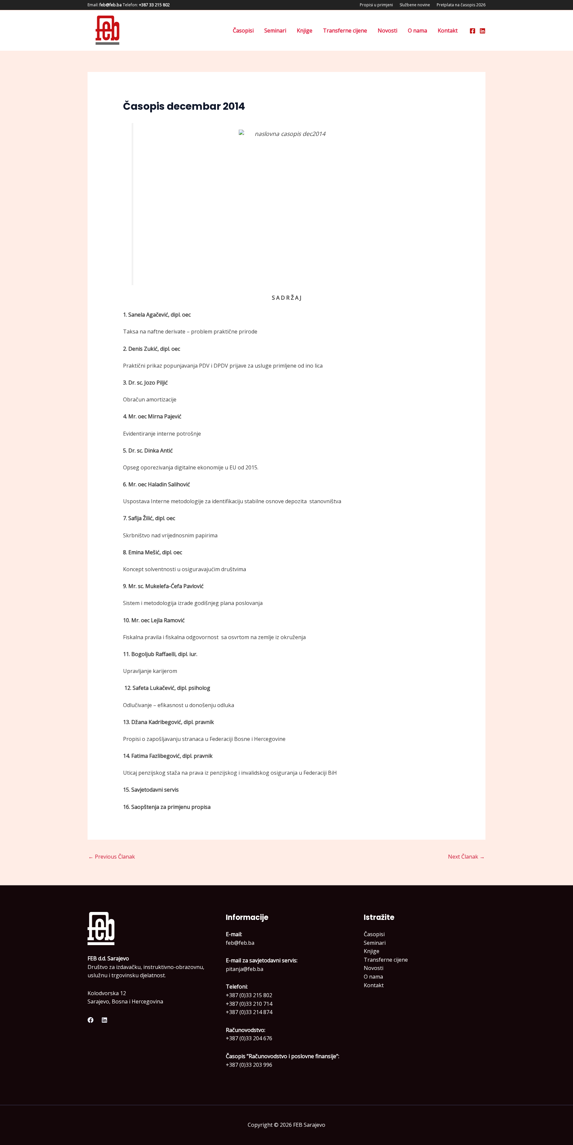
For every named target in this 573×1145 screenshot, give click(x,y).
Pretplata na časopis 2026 (461, 5)
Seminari (275, 30)
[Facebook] (473, 31)
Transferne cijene (345, 30)
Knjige (304, 30)
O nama (417, 30)
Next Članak (466, 856)
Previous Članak (111, 856)
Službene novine (415, 5)
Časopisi (243, 30)
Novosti (387, 30)
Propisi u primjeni (376, 5)
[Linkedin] (482, 31)
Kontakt (448, 30)
